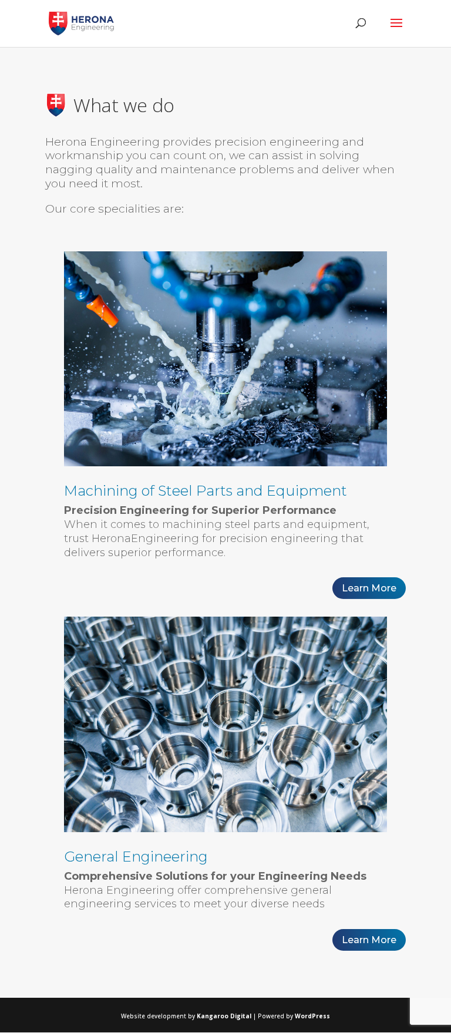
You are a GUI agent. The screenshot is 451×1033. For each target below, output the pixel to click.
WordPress (312, 1016)
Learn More (369, 588)
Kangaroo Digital (225, 1016)
